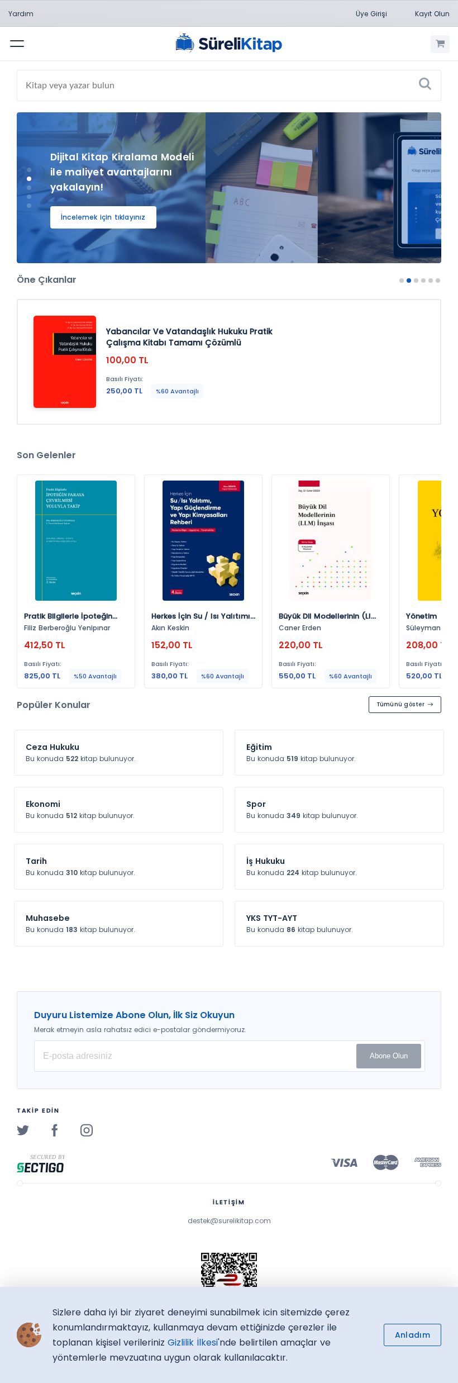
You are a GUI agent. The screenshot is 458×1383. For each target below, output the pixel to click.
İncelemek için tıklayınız (103, 217)
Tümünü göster (400, 704)
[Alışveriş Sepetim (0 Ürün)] (440, 44)
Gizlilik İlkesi (193, 1342)
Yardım (21, 13)
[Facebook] (55, 1130)
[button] (29, 170)
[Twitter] (23, 1130)
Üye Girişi (371, 13)
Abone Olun (389, 1056)
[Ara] (425, 85)
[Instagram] (86, 1130)
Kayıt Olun (432, 13)
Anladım (412, 1335)
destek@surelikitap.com (229, 1220)
